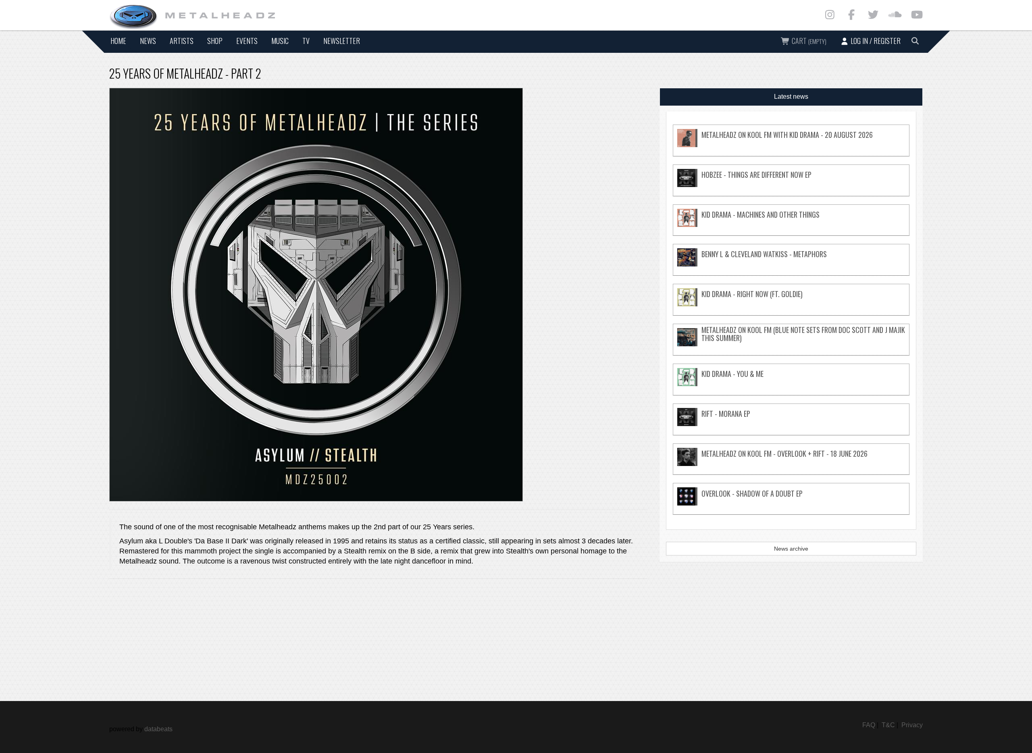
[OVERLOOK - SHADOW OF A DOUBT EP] (791, 503)
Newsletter (341, 40)
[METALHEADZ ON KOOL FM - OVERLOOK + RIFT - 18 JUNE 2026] (791, 463)
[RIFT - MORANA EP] (791, 423)
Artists (182, 40)
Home (118, 40)
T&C (888, 725)
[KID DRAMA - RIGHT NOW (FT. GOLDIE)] (791, 304)
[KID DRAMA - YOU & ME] (791, 384)
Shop (215, 40)
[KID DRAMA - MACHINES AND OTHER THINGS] (791, 224)
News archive (791, 548)
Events (247, 40)
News (148, 40)
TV (306, 40)
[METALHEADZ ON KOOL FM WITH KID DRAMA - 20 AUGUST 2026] (791, 144)
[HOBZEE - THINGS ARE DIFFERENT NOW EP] (791, 184)
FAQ (868, 725)
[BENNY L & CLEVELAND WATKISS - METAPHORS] (791, 264)
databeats (158, 729)
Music (280, 40)
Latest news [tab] (791, 96)
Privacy (912, 725)
